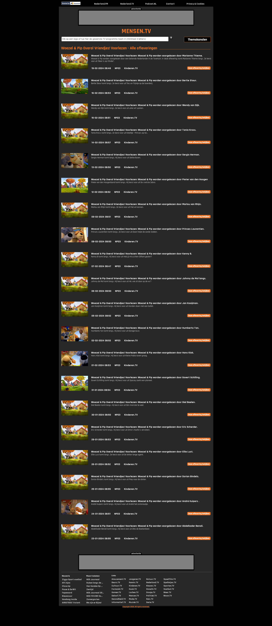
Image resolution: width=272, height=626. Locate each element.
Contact (170, 3)
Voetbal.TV (169, 589)
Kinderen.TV (131, 68)
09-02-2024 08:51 (101, 216)
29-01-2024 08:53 (101, 439)
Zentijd (89, 589)
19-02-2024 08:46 (101, 68)
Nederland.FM (101, 3)
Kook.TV (133, 589)
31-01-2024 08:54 (101, 390)
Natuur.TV (151, 579)
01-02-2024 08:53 (101, 365)
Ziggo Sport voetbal (72, 579)
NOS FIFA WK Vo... (94, 596)
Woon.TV (168, 595)
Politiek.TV (151, 595)
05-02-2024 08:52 (101, 315)
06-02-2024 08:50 (101, 291)
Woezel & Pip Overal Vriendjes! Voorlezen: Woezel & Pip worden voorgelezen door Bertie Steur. (144, 80)
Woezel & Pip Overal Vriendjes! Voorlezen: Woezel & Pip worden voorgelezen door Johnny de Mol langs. (148, 278)
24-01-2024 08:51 (100, 513)
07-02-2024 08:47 (101, 266)
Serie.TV (150, 602)
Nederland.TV (127, 3)
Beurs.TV (116, 582)
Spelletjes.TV (170, 582)
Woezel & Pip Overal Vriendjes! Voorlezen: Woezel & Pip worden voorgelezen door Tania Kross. (143, 130)
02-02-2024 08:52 (101, 340)
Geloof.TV (116, 595)
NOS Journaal (92, 579)
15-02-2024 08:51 (100, 117)
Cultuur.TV (117, 585)
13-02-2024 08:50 (101, 167)
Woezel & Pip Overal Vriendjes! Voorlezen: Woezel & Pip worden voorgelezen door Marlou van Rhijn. (146, 204)
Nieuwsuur (67, 596)
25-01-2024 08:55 (101, 489)
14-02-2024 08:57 (101, 142)
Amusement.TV (119, 579)
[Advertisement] (136, 18)
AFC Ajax (66, 582)
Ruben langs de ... (94, 582)
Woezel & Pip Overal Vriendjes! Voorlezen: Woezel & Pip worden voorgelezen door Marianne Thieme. (147, 55)
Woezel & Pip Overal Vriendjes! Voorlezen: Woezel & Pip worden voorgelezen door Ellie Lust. (142, 451)
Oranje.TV (150, 592)
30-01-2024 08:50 (101, 414)
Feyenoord (67, 592)
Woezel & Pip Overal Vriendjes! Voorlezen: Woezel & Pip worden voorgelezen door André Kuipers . (145, 501)
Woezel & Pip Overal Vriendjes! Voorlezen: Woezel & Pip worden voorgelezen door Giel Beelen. (143, 402)
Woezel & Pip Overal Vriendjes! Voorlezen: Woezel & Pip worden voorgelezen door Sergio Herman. (145, 154)
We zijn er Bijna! (93, 602)
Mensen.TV (134, 595)
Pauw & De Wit (69, 589)
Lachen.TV (133, 592)
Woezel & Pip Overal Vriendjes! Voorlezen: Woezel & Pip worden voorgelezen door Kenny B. (141, 253)
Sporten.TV (169, 585)
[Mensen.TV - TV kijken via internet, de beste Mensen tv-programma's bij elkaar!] (83, 4)
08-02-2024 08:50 (101, 241)
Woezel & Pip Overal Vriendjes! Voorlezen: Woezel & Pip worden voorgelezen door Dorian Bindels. (145, 476)
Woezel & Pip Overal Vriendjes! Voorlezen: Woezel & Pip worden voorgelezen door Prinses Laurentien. (147, 229)
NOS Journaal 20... (95, 592)
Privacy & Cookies (195, 3)
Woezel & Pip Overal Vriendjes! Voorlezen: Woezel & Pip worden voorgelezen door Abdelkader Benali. (147, 526)
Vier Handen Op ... (94, 586)
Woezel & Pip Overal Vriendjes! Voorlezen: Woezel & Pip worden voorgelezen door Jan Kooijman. (144, 303)
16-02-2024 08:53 (101, 93)
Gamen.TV (116, 592)
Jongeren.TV (135, 579)
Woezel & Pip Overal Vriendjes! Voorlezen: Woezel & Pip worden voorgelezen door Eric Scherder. (144, 427)
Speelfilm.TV (170, 579)
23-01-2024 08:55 (101, 538)
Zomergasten (92, 599)
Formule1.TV (117, 589)
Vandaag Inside (69, 599)
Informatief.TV (119, 602)
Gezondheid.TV (119, 599)
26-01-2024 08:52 (101, 464)
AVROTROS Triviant (71, 602)
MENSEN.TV (136, 31)
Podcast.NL (150, 3)
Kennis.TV (133, 582)
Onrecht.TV (151, 589)
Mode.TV (133, 599)
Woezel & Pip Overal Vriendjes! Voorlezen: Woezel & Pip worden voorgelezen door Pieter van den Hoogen (149, 179)
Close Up (66, 586)
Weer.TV (167, 592)
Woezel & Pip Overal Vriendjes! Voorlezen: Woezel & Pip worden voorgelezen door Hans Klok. (142, 352)
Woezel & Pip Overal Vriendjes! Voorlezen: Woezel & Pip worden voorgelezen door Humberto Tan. (145, 328)
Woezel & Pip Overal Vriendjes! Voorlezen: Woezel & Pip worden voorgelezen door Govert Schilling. (145, 377)
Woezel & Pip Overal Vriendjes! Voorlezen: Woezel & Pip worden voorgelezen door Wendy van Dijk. (145, 105)
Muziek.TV (134, 602)
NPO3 (117, 68)
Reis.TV (149, 599)
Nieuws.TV (151, 585)
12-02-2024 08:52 (100, 192)
